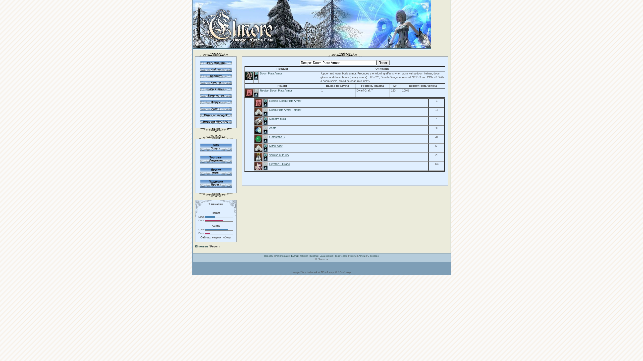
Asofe (272, 127)
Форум (216, 102)
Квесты (216, 82)
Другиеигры (216, 171)
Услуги (216, 108)
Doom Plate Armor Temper (285, 109)
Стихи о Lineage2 (216, 115)
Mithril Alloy (276, 145)
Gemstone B (277, 136)
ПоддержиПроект (216, 183)
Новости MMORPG (216, 121)
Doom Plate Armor (271, 73)
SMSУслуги (216, 147)
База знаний (215, 89)
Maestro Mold (277, 118)
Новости (268, 256)
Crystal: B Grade (279, 163)
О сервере (373, 256)
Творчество (216, 95)
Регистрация (216, 62)
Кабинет (216, 75)
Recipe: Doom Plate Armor (276, 90)
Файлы (216, 69)
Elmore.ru (201, 246)
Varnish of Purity (279, 154)
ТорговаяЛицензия (216, 159)
